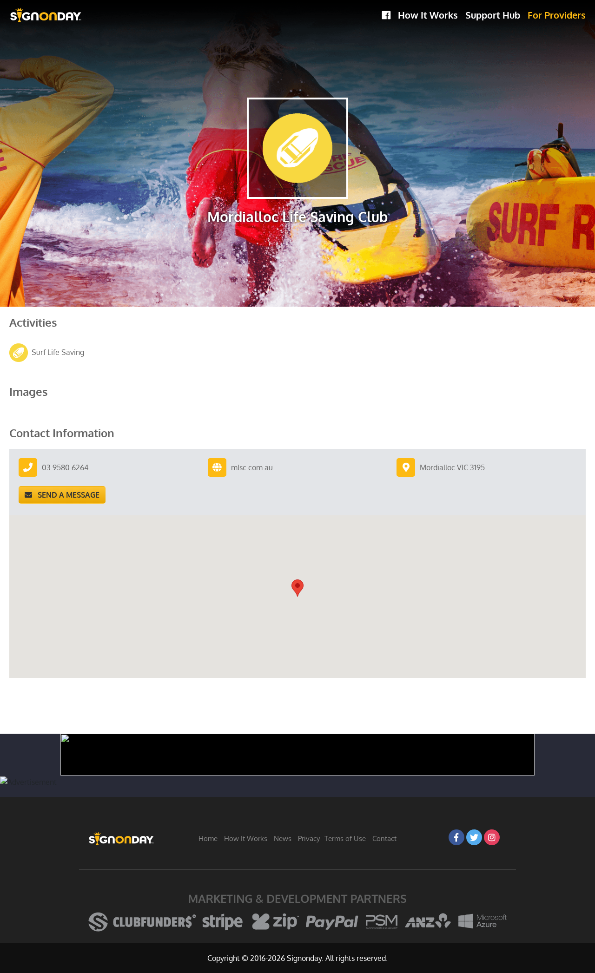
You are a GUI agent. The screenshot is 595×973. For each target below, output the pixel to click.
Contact (384, 838)
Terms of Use (345, 838)
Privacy (309, 838)
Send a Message (65, 495)
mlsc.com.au (252, 467)
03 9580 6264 (65, 467)
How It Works (428, 15)
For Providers (557, 15)
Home (208, 838)
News (282, 838)
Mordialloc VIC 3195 (452, 467)
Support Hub (492, 15)
